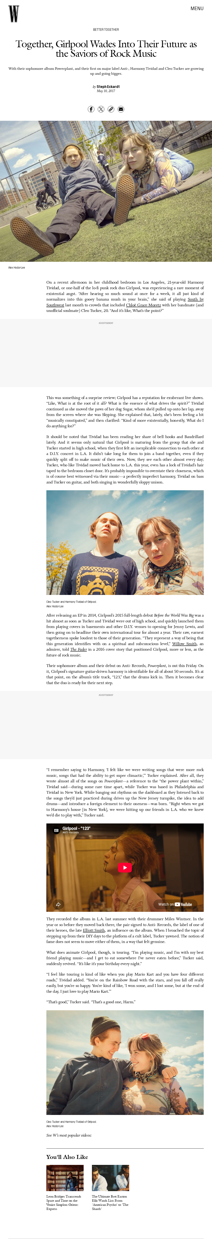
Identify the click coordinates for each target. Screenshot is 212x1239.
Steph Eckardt (108, 86)
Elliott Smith (94, 930)
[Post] (101, 109)
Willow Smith (184, 644)
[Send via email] (121, 109)
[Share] (91, 109)
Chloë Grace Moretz (143, 305)
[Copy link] (111, 109)
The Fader (78, 649)
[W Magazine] (13, 14)
